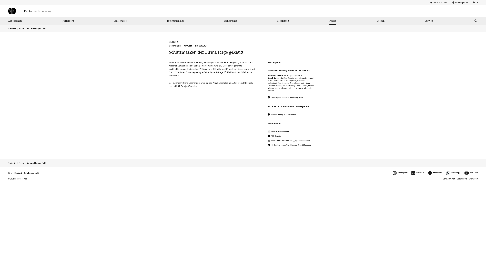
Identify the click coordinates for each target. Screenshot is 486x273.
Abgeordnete (15, 20)
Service (429, 20)
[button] (475, 2)
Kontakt (18, 173)
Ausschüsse (120, 20)
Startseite (12, 28)
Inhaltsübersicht (31, 173)
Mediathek (283, 20)
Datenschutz (462, 179)
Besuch (380, 20)
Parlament (68, 20)
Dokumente (230, 20)
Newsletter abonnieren (280, 131)
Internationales (175, 20)
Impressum (473, 179)
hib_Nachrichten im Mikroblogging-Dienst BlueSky (290, 140)
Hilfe (10, 173)
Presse (332, 20)
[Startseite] (29, 11)
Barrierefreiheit (449, 179)
